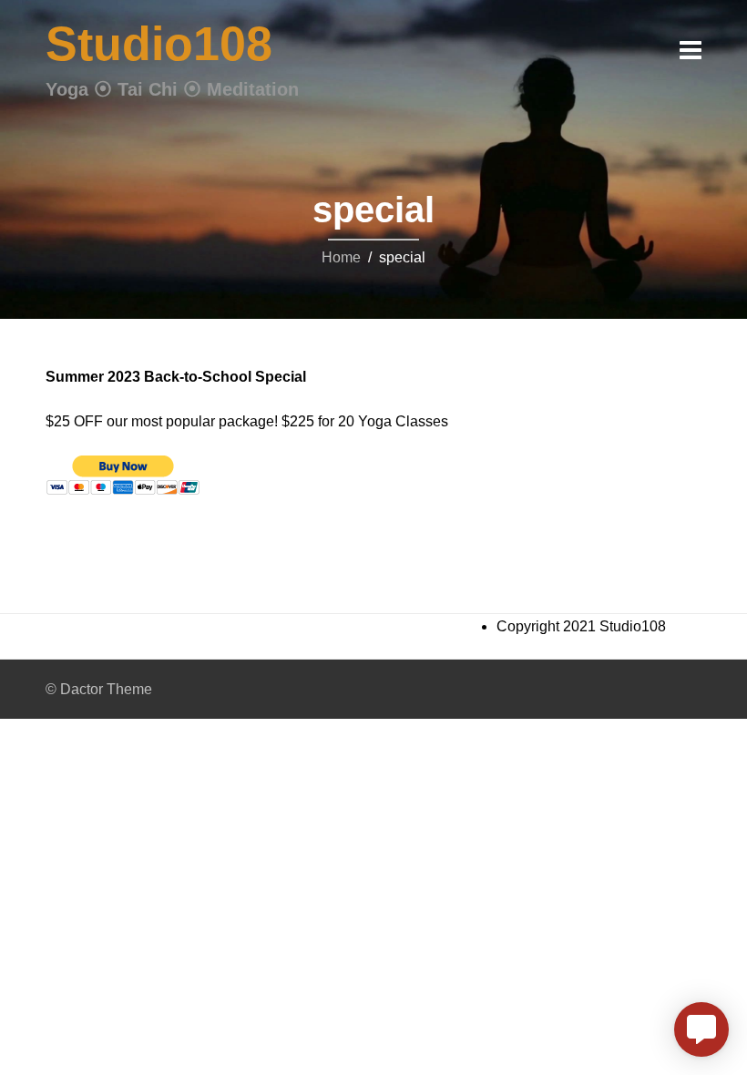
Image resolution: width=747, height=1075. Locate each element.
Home (341, 257)
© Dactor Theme (99, 689)
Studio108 (159, 43)
